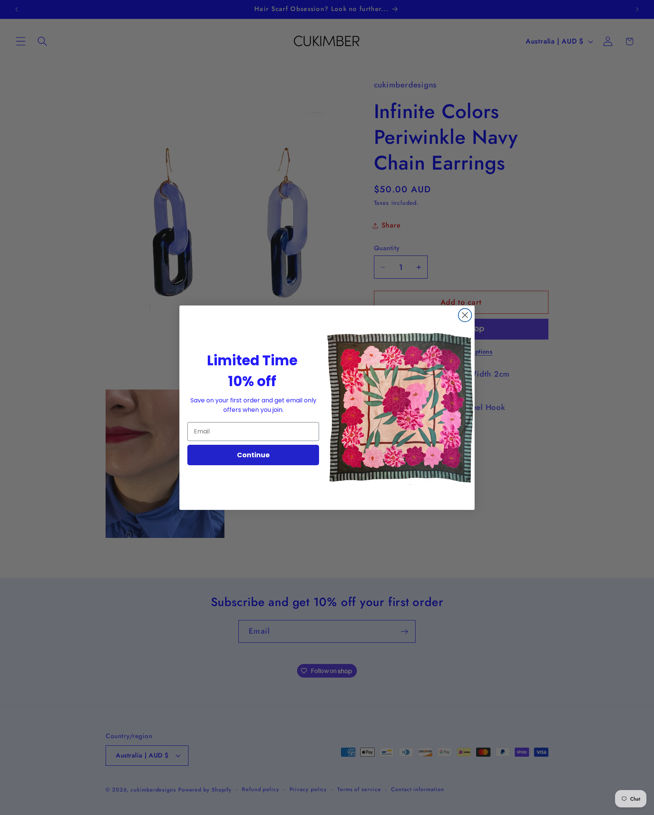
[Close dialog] (465, 315)
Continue (253, 455)
